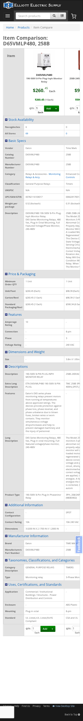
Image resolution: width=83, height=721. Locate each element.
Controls (70, 177)
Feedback (79, 544)
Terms (46, 706)
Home (10, 27)
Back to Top (71, 715)
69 (27, 133)
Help (16, 706)
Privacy (36, 706)
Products (24, 27)
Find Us (26, 706)
